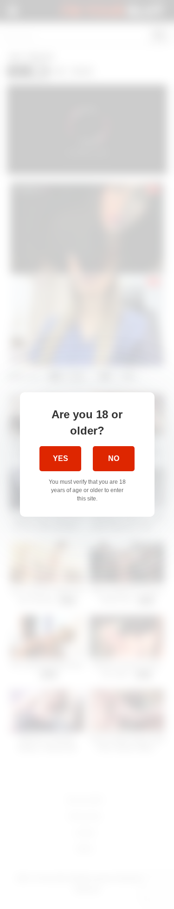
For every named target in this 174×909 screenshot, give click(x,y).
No (113, 458)
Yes (60, 458)
